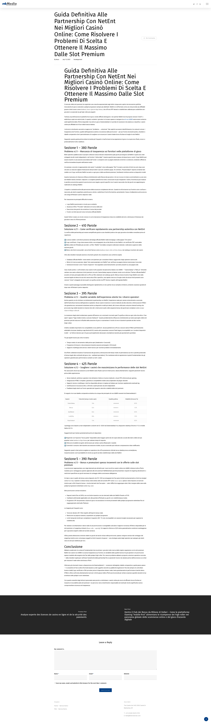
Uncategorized (78, 59)
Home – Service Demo (61, 706)
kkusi (57, 59)
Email (91, 674)
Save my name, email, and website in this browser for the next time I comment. (81, 683)
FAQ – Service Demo (60, 709)
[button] (207, 4)
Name (56, 674)
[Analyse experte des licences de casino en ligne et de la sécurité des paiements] (53, 614)
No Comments (150, 38)
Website (126, 674)
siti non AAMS (128, 119)
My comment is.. (59, 649)
